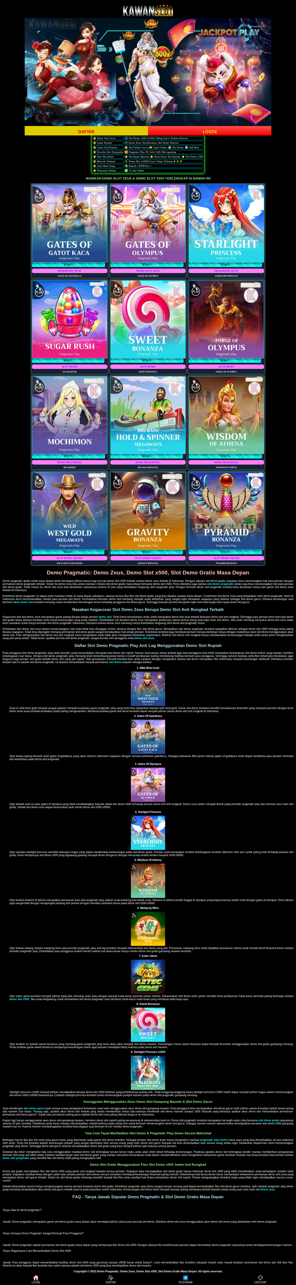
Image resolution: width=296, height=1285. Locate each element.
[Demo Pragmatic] (148, 15)
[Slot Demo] (148, 993)
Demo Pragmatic (108, 1271)
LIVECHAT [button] (260, 1282)
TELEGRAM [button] (185, 1282)
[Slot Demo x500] (148, 849)
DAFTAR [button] (86, 131)
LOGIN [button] (210, 131)
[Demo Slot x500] (148, 705)
